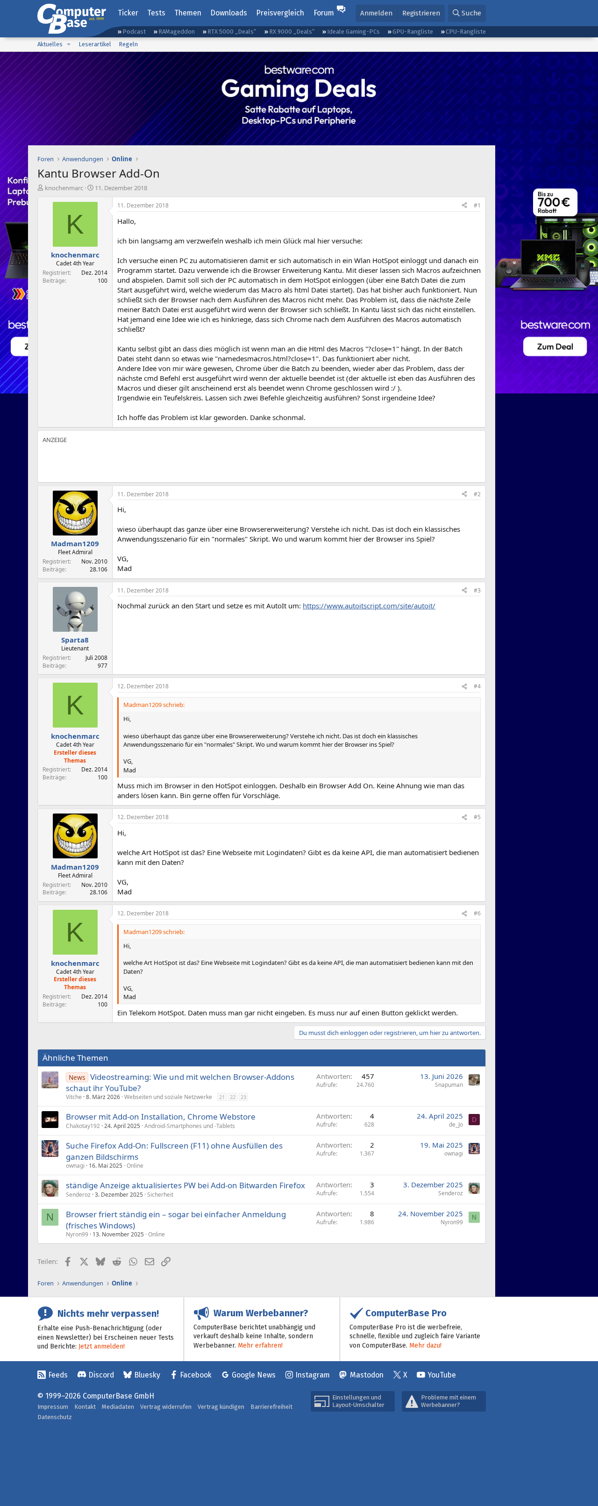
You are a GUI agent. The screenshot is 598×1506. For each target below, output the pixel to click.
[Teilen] (464, 205)
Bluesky (147, 1374)
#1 (477, 205)
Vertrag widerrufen (166, 1406)
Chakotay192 (83, 1126)
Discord (101, 1374)
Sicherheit (160, 1195)
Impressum (52, 1406)
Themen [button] (187, 12)
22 (232, 1096)
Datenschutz (54, 1416)
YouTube (441, 1374)
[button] (69, 44)
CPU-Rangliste (466, 31)
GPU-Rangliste (412, 31)
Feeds (58, 1374)
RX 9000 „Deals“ (291, 31)
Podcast (134, 31)
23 (243, 1096)
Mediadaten (118, 1406)
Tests (156, 12)
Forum (323, 12)
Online (135, 1166)
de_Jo (456, 1124)
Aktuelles (50, 44)
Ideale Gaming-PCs (353, 31)
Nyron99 (77, 1234)
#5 (477, 817)
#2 (477, 494)
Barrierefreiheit (271, 1406)
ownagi (75, 1166)
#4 (477, 686)
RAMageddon (176, 31)
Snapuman (449, 1085)
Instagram (312, 1374)
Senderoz (78, 1195)
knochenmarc (64, 188)
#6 (477, 913)
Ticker (128, 12)
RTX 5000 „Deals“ (231, 31)
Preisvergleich (280, 12)
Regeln (128, 44)
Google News (254, 1374)
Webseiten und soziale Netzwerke (168, 1097)
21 (222, 1096)
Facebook (196, 1374)
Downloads (228, 12)
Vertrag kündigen (221, 1406)
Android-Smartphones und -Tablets (189, 1126)
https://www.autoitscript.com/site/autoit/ (369, 605)
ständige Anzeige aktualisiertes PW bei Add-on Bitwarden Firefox (185, 1185)
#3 (477, 590)
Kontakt (85, 1406)
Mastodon (367, 1374)
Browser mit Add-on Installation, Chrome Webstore (161, 1116)
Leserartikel (94, 44)
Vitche (74, 1097)
